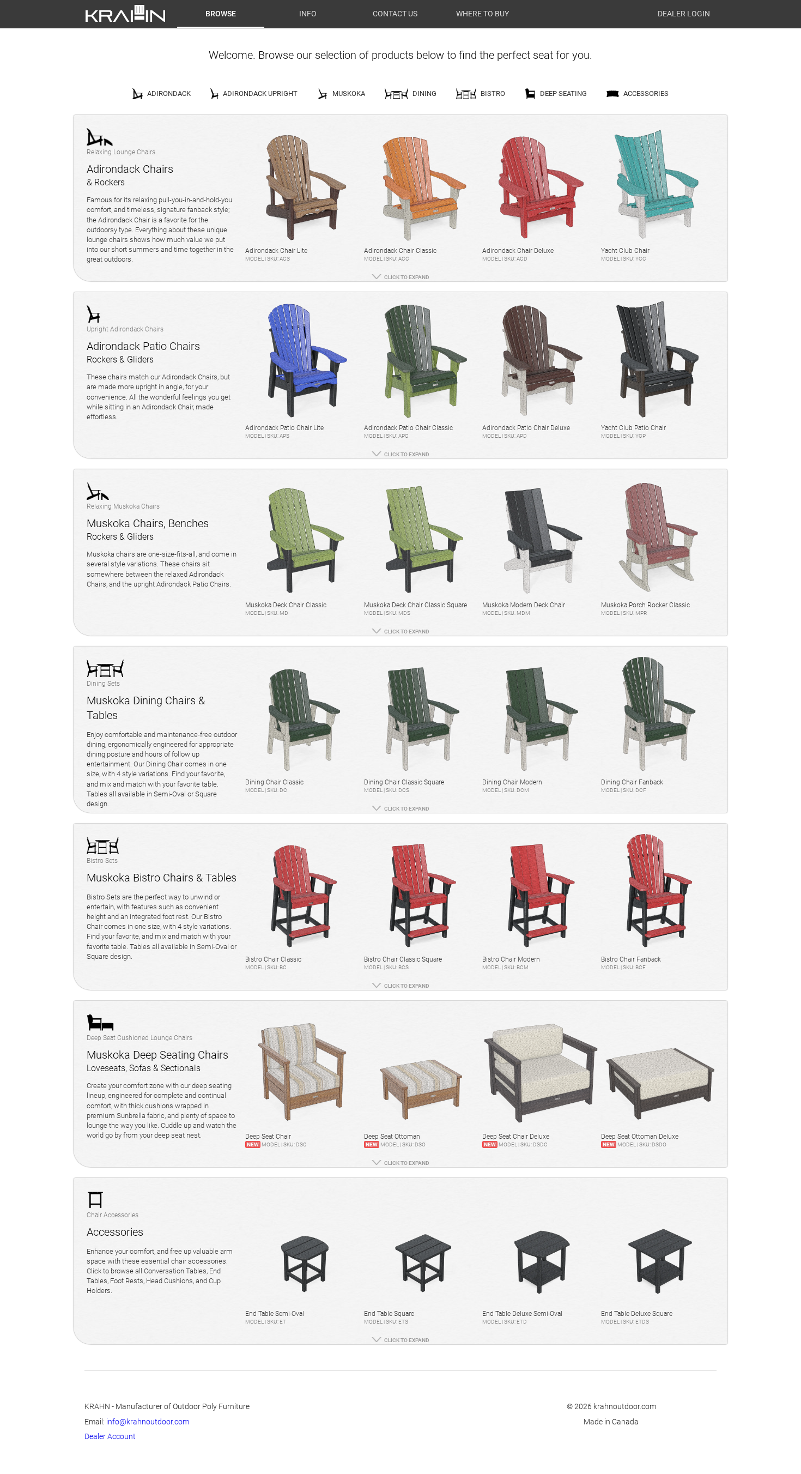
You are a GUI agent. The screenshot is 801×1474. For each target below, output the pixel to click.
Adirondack (169, 93)
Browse (220, 13)
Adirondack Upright (260, 93)
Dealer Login (684, 13)
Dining (424, 93)
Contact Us (395, 13)
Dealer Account (110, 1436)
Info (308, 13)
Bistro (493, 93)
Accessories (646, 93)
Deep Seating (563, 93)
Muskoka (348, 93)
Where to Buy (482, 13)
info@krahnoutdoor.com (147, 1421)
